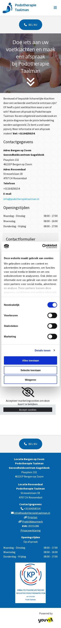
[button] (30, 24)
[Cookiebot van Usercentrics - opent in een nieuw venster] (43, 246)
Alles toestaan (30, 360)
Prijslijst (32, 517)
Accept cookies (27, 409)
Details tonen (42, 350)
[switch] (52, 315)
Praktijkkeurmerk (32, 521)
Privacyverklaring (31, 530)
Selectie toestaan (31, 370)
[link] (28, 392)
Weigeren (30, 379)
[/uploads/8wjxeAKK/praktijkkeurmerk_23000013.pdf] (30, 583)
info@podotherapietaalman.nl (21, 199)
